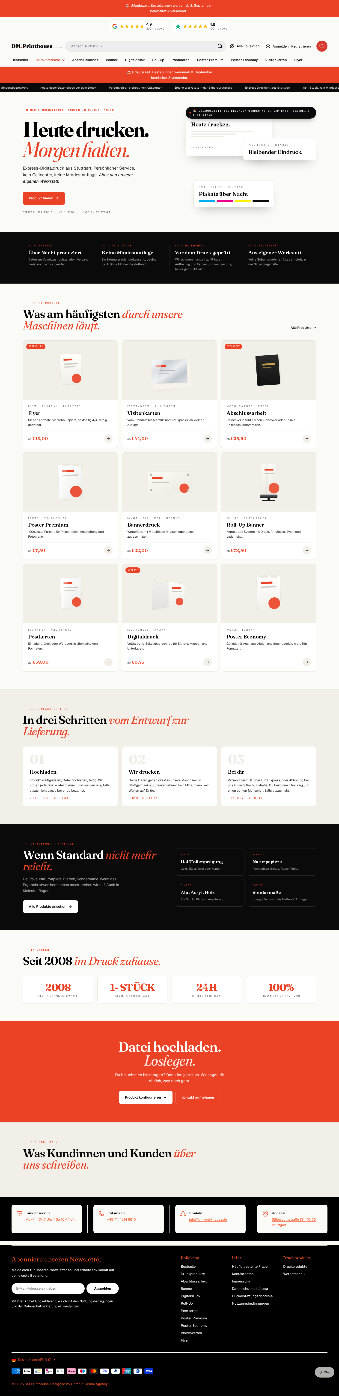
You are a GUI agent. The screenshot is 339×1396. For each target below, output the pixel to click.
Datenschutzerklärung (40, 1306)
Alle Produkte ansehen (50, 906)
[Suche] (220, 46)
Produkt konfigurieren (146, 1097)
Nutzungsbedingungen (96, 1301)
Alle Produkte (303, 328)
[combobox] (145, 46)
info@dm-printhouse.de (208, 1219)
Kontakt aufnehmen (197, 1097)
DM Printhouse (37, 1384)
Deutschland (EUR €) (34, 1359)
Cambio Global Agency (89, 1384)
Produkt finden (44, 198)
